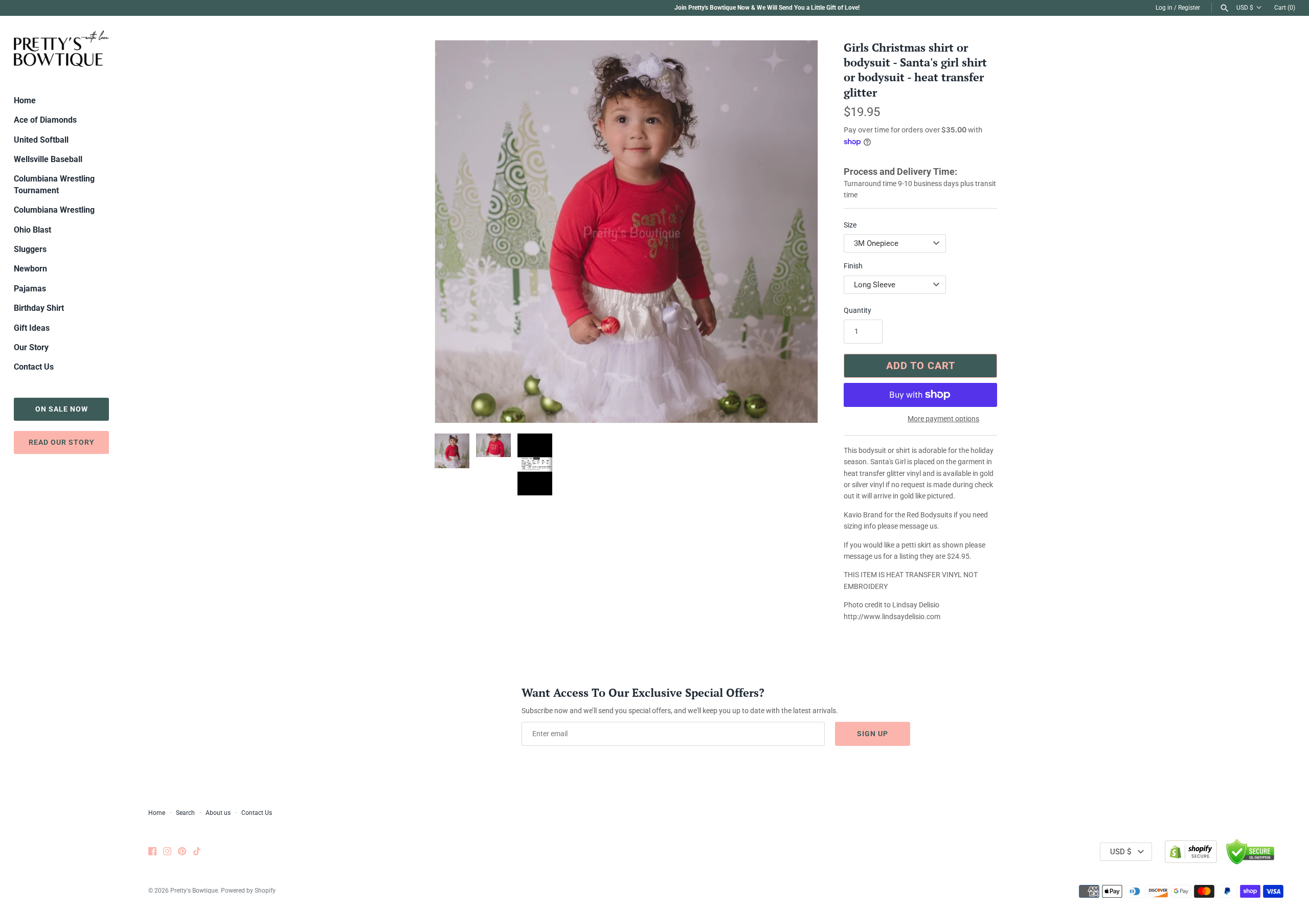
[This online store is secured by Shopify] (1191, 851)
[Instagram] (167, 852)
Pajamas (30, 288)
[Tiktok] (197, 852)
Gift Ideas (32, 328)
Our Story (31, 347)
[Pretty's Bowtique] (61, 48)
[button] (796, 231)
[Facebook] (152, 852)
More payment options (943, 419)
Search (185, 812)
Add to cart (920, 365)
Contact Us (34, 367)
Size (850, 225)
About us (218, 812)
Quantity (857, 310)
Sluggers (30, 249)
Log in (1164, 7)
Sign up (872, 734)
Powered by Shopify (248, 890)
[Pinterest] (182, 852)
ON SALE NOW (61, 409)
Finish (853, 266)
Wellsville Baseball (48, 159)
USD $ (1244, 7)
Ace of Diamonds (45, 120)
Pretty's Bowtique (194, 890)
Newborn (30, 269)
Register (1189, 7)
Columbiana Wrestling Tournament (54, 184)
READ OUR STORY (62, 442)
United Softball (41, 140)
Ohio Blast (32, 230)
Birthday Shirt (39, 308)
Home (25, 100)
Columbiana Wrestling (54, 210)
